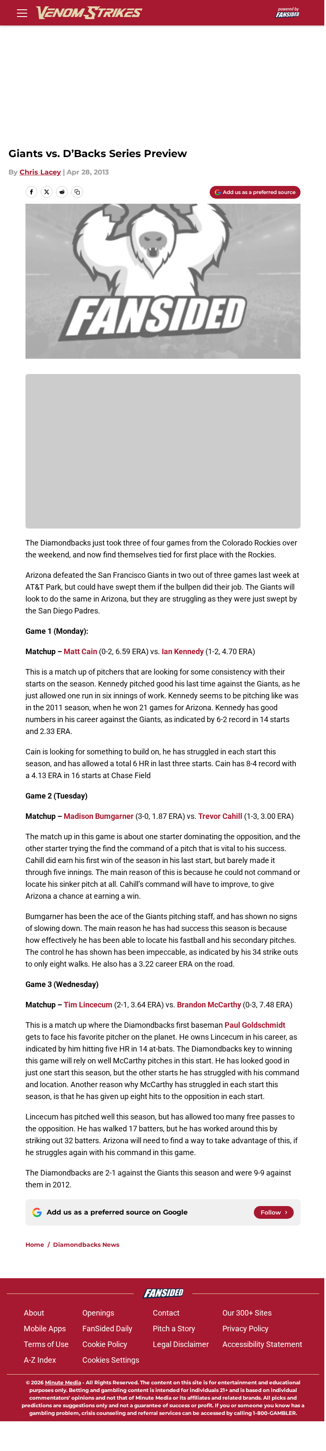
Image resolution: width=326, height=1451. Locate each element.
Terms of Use (46, 1344)
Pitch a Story (174, 1328)
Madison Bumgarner (99, 816)
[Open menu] (22, 13)
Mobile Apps (45, 1328)
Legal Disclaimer (181, 1344)
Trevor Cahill (220, 816)
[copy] (77, 192)
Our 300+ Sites (247, 1312)
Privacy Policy (245, 1328)
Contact (166, 1312)
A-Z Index (40, 1359)
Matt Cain (80, 651)
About (34, 1312)
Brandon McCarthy (209, 1004)
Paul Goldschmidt (255, 1025)
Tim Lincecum (88, 1004)
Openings (98, 1312)
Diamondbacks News (86, 1245)
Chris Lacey (40, 172)
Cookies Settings (110, 1359)
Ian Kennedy (183, 651)
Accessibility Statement (262, 1344)
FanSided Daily (107, 1328)
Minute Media (63, 1382)
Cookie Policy (104, 1344)
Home (34, 1245)
